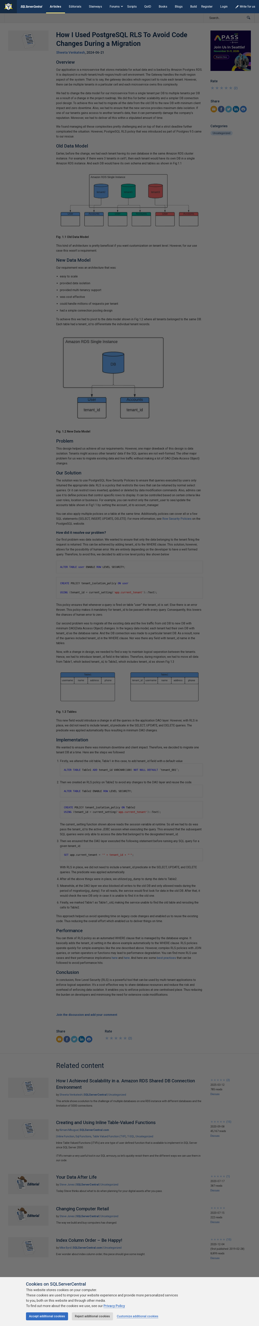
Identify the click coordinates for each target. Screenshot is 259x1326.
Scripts (132, 6)
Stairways (95, 6)
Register (207, 6)
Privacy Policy (114, 1306)
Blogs (179, 6)
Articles (55, 6)
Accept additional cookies (47, 1316)
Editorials (75, 6)
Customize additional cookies (137, 1316)
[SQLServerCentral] (8, 6)
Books (163, 6)
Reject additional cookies (92, 1316)
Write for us (247, 6)
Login (224, 6)
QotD (147, 6)
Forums (115, 6)
